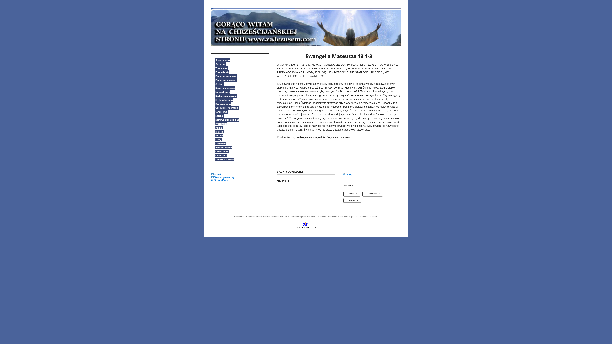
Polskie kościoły (223, 148)
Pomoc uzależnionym (226, 76)
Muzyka (219, 136)
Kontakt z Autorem (224, 159)
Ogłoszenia (221, 155)
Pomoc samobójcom (225, 80)
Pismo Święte (222, 72)
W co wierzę (221, 68)
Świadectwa (221, 112)
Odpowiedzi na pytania (226, 108)
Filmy (218, 140)
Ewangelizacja (222, 92)
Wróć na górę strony (224, 177)
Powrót (217, 174)
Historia (219, 132)
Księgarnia (220, 144)
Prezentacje (221, 124)
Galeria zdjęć (221, 151)
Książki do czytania (225, 88)
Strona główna (222, 60)
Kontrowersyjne (223, 104)
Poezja (218, 128)
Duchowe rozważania (225, 96)
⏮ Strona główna (219, 180)
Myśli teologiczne (224, 100)
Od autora (220, 64)
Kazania (219, 116)
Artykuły (219, 84)
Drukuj (348, 174)
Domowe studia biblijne (227, 120)
